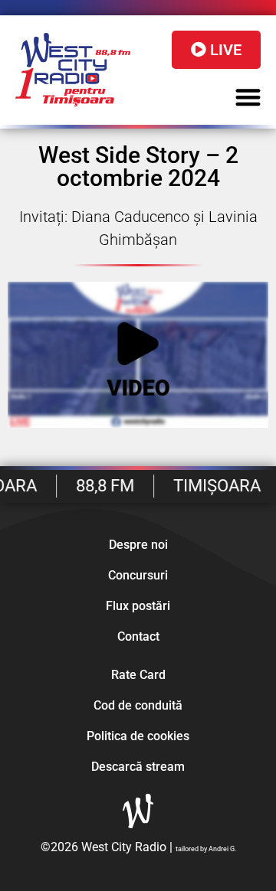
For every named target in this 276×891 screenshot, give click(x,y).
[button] (248, 97)
